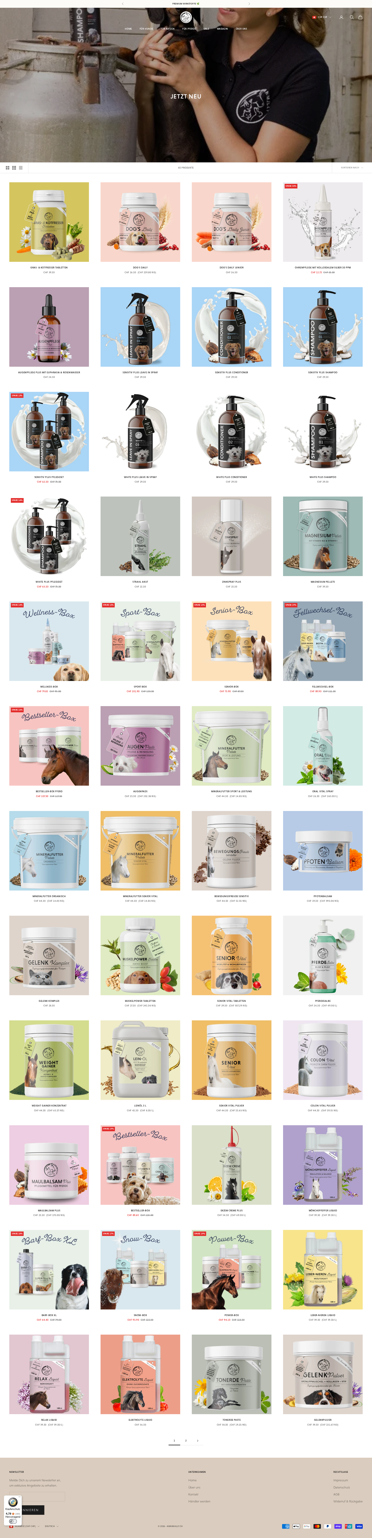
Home (192, 1480)
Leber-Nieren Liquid (323, 1315)
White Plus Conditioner (231, 477)
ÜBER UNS (241, 28)
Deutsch (50, 1526)
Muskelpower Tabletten (140, 1001)
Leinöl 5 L (140, 1105)
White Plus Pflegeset (49, 582)
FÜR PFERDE (189, 28)
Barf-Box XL (49, 1315)
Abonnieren (27, 1510)
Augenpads (140, 791)
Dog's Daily (140, 267)
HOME (128, 28)
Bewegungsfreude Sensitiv (231, 896)
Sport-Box (140, 686)
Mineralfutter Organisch (49, 896)
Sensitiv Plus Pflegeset (49, 477)
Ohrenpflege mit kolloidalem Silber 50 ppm (323, 267)
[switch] (13, 1521)
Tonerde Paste (232, 1420)
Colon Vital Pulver (323, 1105)
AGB (336, 1494)
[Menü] (19, 1497)
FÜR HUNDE (146, 28)
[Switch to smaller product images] (14, 168)
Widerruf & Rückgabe (348, 1501)
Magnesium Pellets (323, 582)
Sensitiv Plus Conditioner (231, 372)
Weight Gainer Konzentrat (49, 1105)
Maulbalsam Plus (49, 1210)
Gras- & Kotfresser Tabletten (49, 267)
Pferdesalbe (323, 1001)
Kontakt (193, 1494)
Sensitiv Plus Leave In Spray (140, 372)
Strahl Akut (140, 582)
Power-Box (232, 1315)
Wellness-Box (49, 686)
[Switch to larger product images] (7, 168)
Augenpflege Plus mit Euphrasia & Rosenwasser (49, 372)
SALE (206, 28)
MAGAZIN (222, 28)
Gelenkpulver (323, 1420)
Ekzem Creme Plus (232, 1210)
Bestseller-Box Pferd (49, 791)
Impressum (340, 1480)
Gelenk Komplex (49, 1001)
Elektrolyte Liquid (140, 1420)
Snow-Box (140, 1315)
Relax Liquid (49, 1420)
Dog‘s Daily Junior (232, 267)
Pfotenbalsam (323, 896)
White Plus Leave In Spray (140, 477)
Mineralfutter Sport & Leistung (231, 791)
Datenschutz (341, 1487)
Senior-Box (232, 686)
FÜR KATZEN (168, 28)
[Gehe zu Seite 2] (197, 1440)
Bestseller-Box (140, 1210)
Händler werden (199, 1501)
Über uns (194, 1487)
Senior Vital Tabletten (231, 1001)
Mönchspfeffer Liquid (323, 1210)
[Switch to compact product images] (20, 168)
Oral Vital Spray (323, 791)
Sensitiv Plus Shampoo (323, 372)
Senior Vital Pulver (231, 1105)
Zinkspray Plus (231, 582)
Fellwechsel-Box (323, 686)
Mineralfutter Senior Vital (140, 896)
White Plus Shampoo (323, 477)
